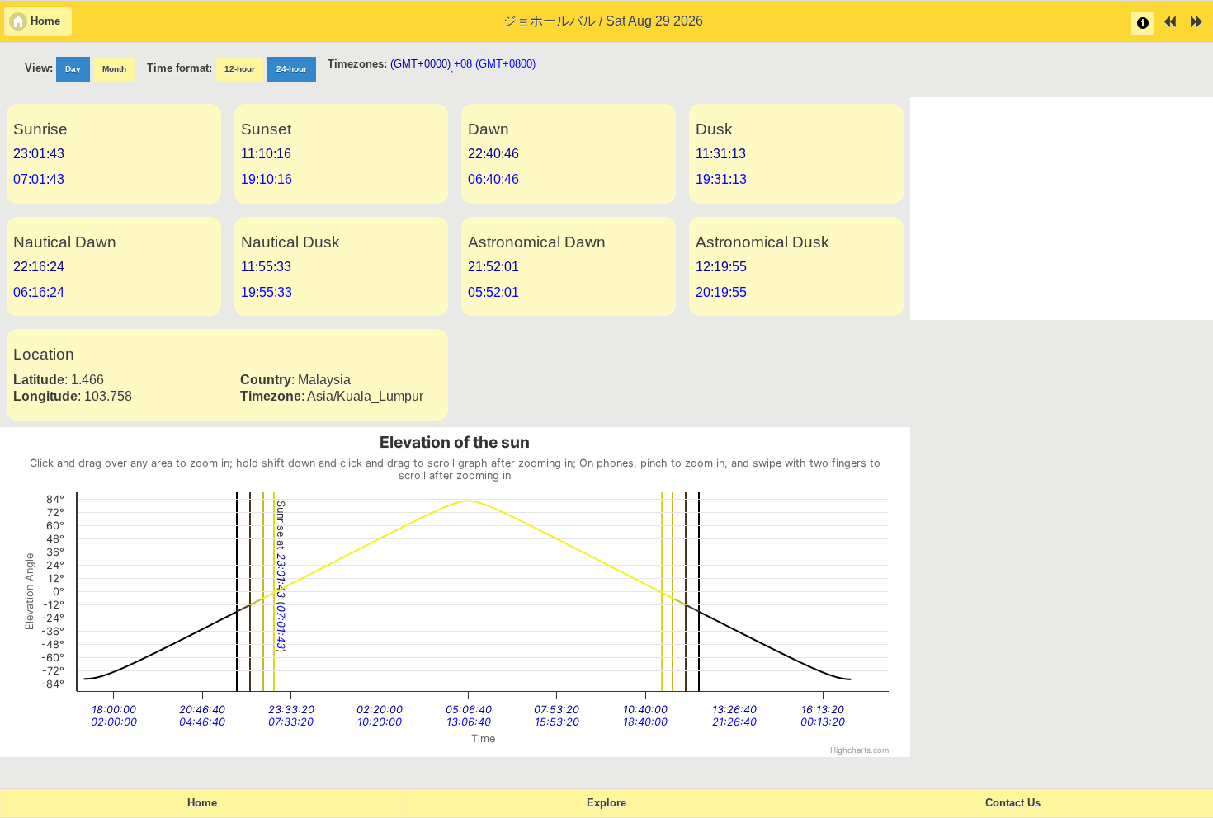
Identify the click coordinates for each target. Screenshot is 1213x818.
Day (73, 68)
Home (202, 803)
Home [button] (45, 21)
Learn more (1142, 23)
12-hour (239, 68)
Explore (606, 803)
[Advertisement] (1062, 209)
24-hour (291, 68)
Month (114, 68)
